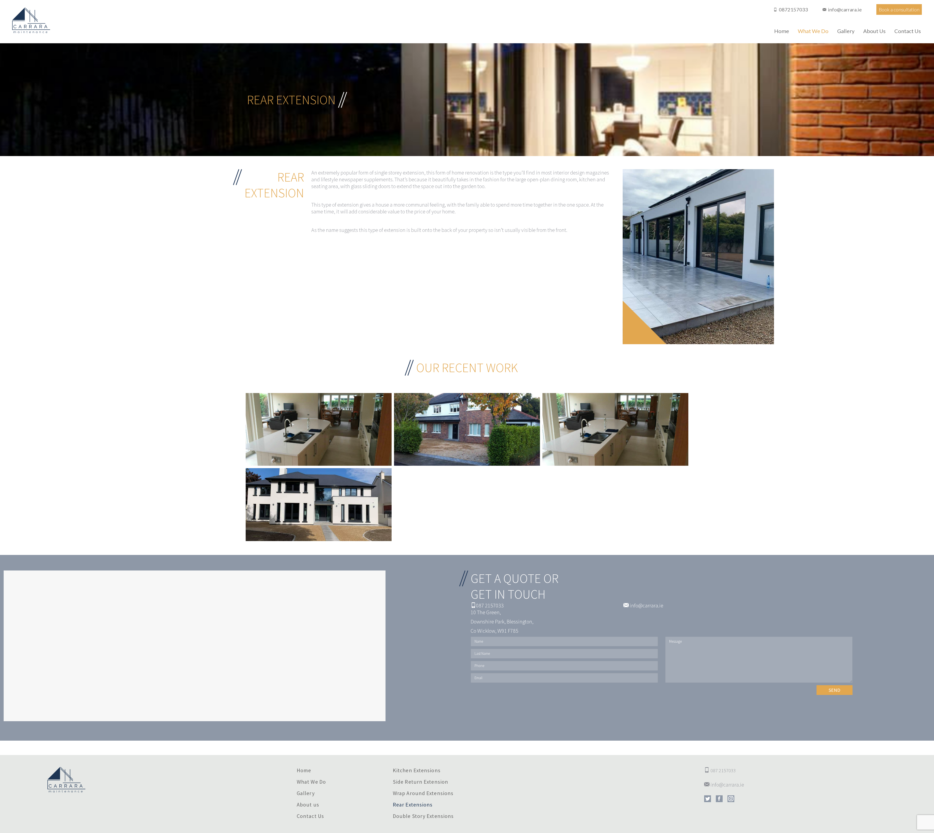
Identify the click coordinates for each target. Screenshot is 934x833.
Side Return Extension (420, 781)
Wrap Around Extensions (423, 793)
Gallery (306, 793)
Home (304, 770)
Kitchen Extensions (416, 770)
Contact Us (310, 816)
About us (308, 804)
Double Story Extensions (423, 816)
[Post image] (319, 429)
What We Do (311, 781)
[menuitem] (781, 31)
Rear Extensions (413, 804)
